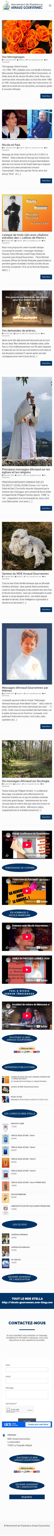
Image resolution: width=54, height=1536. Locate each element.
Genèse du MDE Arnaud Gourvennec (25, 573)
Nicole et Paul (11, 144)
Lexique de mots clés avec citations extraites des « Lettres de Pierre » (25, 236)
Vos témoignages (13, 56)
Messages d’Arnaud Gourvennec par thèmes (25, 689)
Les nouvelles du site (36, 60)
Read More (46, 96)
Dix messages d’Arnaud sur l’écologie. (26, 781)
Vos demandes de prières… (19, 330)
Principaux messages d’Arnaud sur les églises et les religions (26, 471)
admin (22, 60)
